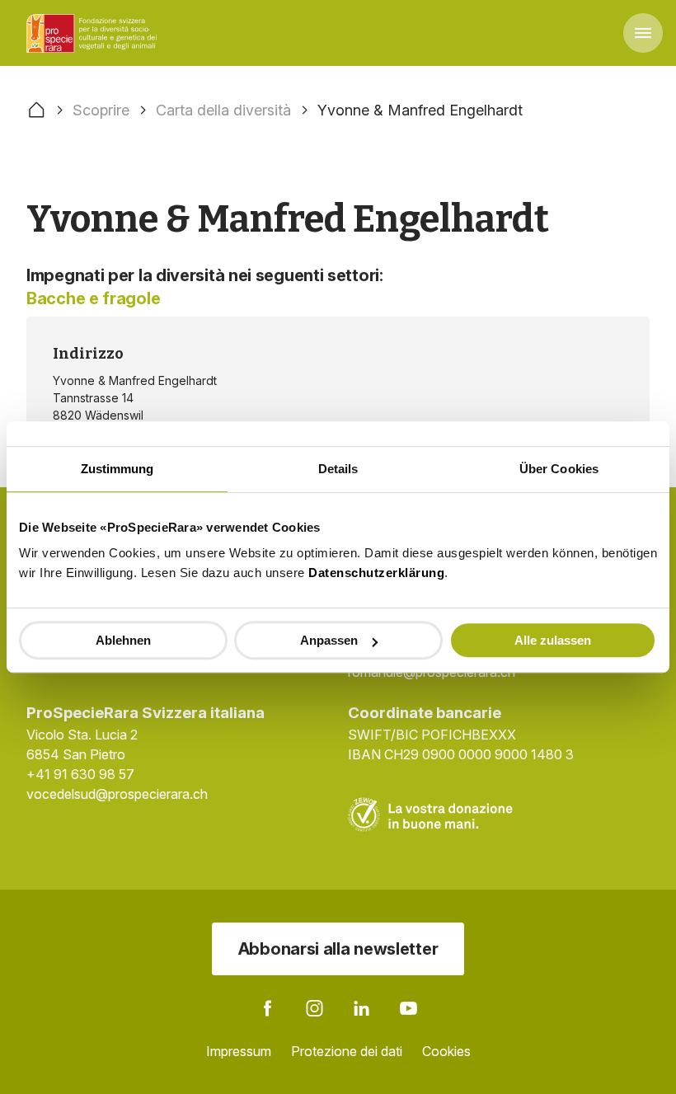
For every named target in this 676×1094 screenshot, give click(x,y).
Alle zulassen (552, 640)
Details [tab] (338, 469)
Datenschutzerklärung (376, 573)
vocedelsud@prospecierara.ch (117, 794)
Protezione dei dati (346, 1051)
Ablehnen (123, 640)
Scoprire (101, 110)
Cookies (446, 1051)
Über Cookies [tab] (559, 469)
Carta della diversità (223, 110)
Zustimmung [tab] (117, 469)
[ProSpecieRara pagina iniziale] (94, 33)
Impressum (238, 1051)
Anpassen (329, 640)
